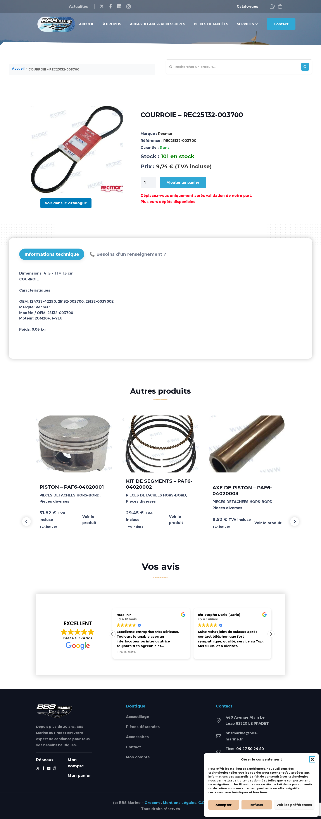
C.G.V (203, 803)
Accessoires (137, 737)
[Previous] (26, 521)
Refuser (257, 805)
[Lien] (272, 6)
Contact (133, 747)
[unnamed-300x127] (54, 711)
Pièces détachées (143, 727)
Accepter (224, 805)
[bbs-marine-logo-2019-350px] (56, 24)
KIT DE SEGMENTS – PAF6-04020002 (159, 484)
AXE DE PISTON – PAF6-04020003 (242, 490)
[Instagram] (128, 6)
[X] (102, 6)
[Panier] (280, 6)
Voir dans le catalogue (66, 203)
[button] (312, 759)
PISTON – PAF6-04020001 (72, 487)
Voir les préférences (294, 805)
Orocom (152, 803)
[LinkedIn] (119, 6)
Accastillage (137, 717)
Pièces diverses (54, 501)
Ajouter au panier (183, 182)
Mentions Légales (179, 803)
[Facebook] (110, 6)
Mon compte (138, 757)
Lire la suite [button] (126, 652)
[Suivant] (294, 521)
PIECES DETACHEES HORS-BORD (70, 495)
